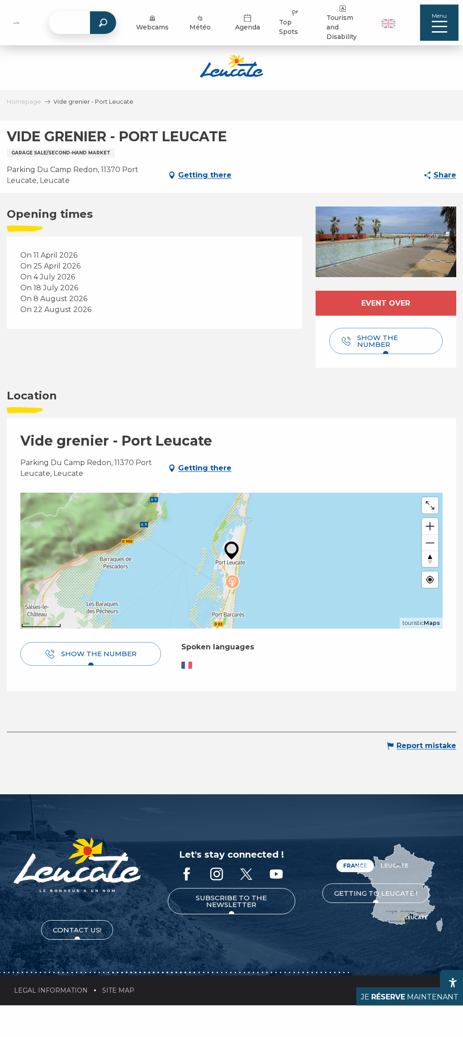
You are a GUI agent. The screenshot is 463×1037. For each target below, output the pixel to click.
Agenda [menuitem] (247, 27)
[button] (389, 22)
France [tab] (355, 865)
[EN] (388, 23)
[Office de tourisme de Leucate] (77, 865)
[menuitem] (16, 22)
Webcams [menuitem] (152, 27)
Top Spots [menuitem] (288, 27)
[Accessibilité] (452, 983)
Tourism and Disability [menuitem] (341, 27)
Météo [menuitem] (200, 27)
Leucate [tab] (394, 865)
